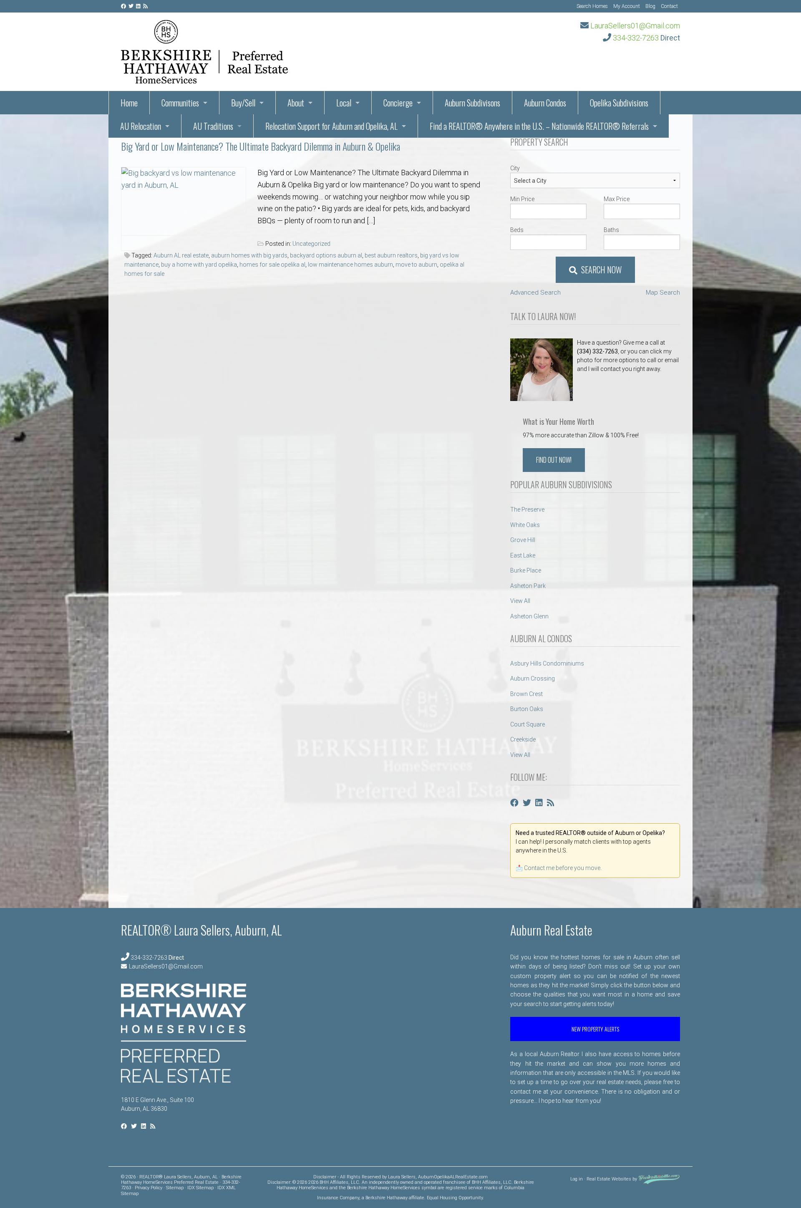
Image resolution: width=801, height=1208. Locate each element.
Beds (517, 230)
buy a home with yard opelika (199, 264)
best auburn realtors (391, 255)
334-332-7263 (636, 37)
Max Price (617, 199)
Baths (611, 230)
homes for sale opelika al (272, 264)
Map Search (663, 292)
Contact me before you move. (563, 868)
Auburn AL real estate (181, 255)
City (515, 168)
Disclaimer (324, 1177)
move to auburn (416, 264)
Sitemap (175, 1187)
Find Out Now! (554, 460)
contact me (525, 1091)
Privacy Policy (148, 1187)
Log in (576, 1179)
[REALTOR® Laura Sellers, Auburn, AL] (204, 49)
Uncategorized (311, 243)
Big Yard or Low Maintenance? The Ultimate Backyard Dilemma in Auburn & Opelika (260, 146)
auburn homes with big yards (249, 255)
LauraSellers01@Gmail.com (635, 25)
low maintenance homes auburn (350, 264)
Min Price (522, 199)
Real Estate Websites (609, 1179)
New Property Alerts (595, 1028)
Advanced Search (535, 292)
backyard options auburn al (326, 255)
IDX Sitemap (200, 1187)
